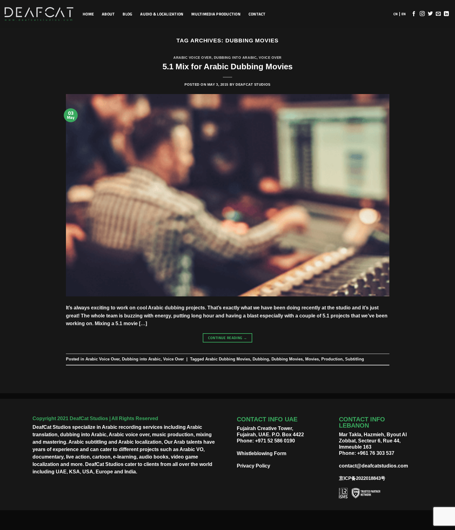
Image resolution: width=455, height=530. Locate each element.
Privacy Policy (253, 465)
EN (403, 13)
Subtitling (354, 359)
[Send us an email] (438, 14)
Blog (127, 14)
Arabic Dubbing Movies (227, 359)
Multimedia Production (215, 14)
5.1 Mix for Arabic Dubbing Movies (227, 66)
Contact (257, 14)
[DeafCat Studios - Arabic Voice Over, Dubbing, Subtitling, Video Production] (39, 14)
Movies (312, 359)
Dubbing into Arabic (235, 57)
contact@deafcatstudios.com (373, 465)
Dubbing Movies (287, 359)
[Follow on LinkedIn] (446, 14)
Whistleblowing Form (261, 453)
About (108, 14)
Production (332, 359)
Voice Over (270, 57)
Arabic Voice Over (192, 57)
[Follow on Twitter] (430, 14)
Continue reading (227, 338)
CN (395, 13)
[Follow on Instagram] (422, 14)
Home (88, 14)
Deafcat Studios (253, 84)
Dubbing (261, 359)
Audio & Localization (161, 14)
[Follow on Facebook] (413, 14)
